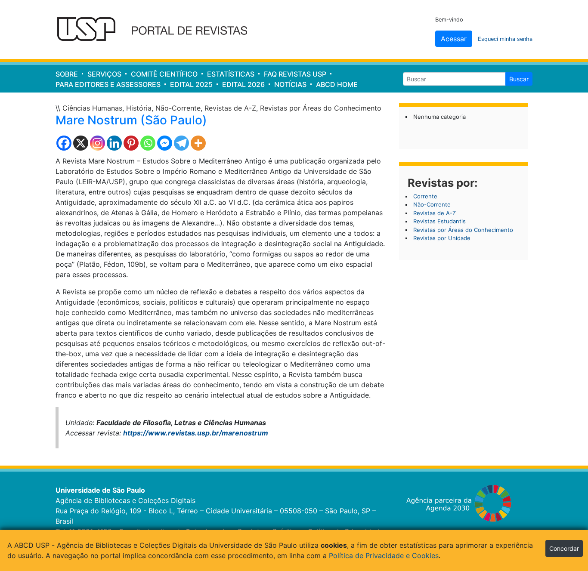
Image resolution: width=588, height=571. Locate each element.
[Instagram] (97, 143)
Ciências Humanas (92, 108)
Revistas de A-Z (230, 108)
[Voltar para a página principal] (158, 29)
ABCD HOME (337, 84)
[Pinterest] (131, 143)
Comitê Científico (164, 74)
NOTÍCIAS (290, 84)
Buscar (519, 79)
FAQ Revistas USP (295, 74)
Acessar (454, 38)
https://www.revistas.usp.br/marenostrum (195, 433)
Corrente (425, 196)
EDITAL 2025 (191, 84)
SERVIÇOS (104, 74)
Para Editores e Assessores (108, 84)
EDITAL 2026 (243, 84)
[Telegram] (181, 143)
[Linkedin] (114, 143)
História (139, 108)
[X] (80, 143)
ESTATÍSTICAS (230, 74)
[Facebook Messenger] (164, 143)
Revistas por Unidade (441, 238)
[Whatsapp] (147, 143)
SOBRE (67, 74)
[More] (198, 143)
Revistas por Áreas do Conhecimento (320, 108)
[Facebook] (63, 143)
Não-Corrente (178, 108)
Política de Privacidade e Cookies (384, 555)
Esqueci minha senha (505, 39)
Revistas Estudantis (439, 221)
